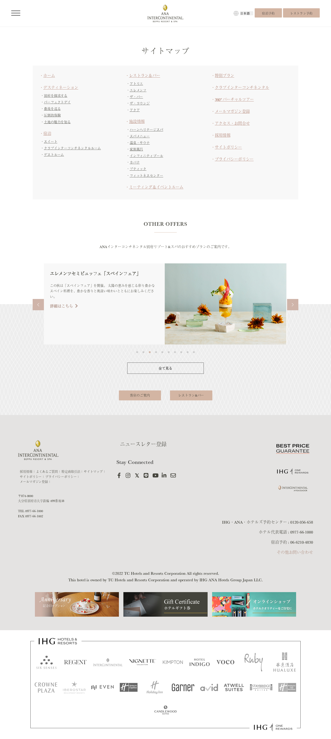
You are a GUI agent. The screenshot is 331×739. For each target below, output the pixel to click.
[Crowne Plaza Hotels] (46, 687)
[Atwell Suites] (234, 687)
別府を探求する (55, 95)
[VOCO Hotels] (227, 662)
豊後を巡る (52, 108)
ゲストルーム (54, 154)
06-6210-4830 (301, 542)
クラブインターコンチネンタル (242, 87)
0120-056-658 (301, 522)
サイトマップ (93, 471)
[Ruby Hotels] (255, 662)
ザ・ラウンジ (140, 103)
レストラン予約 (301, 13)
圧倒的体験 (52, 115)
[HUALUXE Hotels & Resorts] (284, 662)
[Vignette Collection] (142, 662)
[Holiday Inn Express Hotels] (129, 687)
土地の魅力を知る (57, 122)
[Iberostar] (74, 687)
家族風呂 (136, 149)
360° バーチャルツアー (234, 99)
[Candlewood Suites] (165, 710)
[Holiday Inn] (154, 687)
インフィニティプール (146, 155)
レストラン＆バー (144, 75)
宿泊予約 (268, 13)
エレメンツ (138, 90)
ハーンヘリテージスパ (146, 129)
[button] (38, 304)
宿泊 (47, 133)
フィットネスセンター (146, 175)
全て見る (165, 368)
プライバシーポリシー (234, 159)
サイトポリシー (228, 147)
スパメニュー (140, 136)
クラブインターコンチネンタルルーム (72, 148)
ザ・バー (136, 96)
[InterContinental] (107, 662)
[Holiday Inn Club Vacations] (287, 687)
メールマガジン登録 (232, 111)
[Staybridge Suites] (261, 687)
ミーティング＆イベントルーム (156, 187)
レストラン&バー (191, 395)
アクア (135, 110)
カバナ (135, 162)
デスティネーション (60, 87)
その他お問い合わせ (295, 552)
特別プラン (224, 75)
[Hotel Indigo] (200, 662)
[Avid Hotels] (209, 687)
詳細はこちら (183, 300)
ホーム (49, 75)
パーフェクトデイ (57, 102)
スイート (50, 141)
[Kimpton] (173, 662)
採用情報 (222, 135)
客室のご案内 (140, 395)
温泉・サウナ (140, 142)
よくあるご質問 (47, 471)
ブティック (138, 169)
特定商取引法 (70, 471)
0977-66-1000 (34, 511)
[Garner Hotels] (183, 687)
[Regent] (75, 662)
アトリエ (136, 83)
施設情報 (137, 121)
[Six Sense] (46, 662)
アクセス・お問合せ (232, 123)
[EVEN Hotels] (102, 687)
